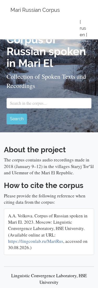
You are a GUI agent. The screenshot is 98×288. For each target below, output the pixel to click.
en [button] (82, 34)
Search (17, 118)
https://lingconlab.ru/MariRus (35, 241)
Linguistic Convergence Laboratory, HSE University (49, 279)
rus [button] (83, 28)
